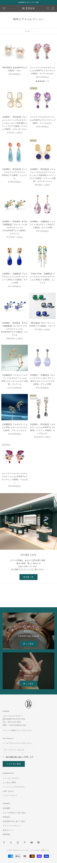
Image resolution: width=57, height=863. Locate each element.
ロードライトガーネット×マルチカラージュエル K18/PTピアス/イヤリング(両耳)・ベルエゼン (14, 478)
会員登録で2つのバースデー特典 (28, 2)
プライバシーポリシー (12, 826)
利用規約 (6, 817)
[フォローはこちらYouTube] (31, 842)
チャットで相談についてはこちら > (17, 730)
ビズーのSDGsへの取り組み (14, 813)
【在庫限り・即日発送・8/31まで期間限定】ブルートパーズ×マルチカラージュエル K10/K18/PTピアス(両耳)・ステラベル (14, 227)
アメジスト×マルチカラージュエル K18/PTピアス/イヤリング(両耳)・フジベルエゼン (42, 120)
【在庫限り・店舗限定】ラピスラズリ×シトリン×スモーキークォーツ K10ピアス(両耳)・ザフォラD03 (15, 278)
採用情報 (6, 834)
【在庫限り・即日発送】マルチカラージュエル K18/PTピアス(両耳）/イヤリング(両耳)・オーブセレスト (42, 428)
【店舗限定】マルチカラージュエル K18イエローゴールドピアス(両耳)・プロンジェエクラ (15, 427)
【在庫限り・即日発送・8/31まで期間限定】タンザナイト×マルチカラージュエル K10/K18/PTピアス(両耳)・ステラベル (14, 329)
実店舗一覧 (28, 577)
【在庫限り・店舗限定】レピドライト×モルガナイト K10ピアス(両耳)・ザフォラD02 (42, 224)
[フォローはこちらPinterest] (24, 842)
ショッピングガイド (11, 778)
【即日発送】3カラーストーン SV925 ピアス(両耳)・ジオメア (42, 324)
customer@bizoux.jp (17, 725)
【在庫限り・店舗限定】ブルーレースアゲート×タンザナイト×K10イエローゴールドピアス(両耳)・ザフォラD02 (42, 379)
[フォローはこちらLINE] (38, 842)
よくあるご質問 (9, 782)
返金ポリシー (8, 830)
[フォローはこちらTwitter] (11, 842)
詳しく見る (28, 644)
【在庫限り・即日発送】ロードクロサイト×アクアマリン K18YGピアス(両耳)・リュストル (15, 173)
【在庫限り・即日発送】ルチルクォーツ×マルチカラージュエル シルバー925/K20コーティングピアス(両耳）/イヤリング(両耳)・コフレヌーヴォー (42, 175)
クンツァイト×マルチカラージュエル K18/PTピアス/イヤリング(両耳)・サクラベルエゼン (42, 70)
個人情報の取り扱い (14, 757)
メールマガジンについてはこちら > (17, 743)
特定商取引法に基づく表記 (14, 821)
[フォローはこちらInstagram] (17, 842)
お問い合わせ (8, 791)
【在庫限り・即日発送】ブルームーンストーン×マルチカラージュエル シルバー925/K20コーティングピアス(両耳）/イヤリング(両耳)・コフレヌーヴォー (15, 123)
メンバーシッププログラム (14, 787)
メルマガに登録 (13, 764)
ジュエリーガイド (10, 795)
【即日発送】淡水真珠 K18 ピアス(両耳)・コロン (14, 69)
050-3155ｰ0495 (14, 722)
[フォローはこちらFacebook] (4, 842)
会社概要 (6, 808)
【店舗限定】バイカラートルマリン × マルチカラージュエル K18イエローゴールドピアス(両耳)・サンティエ (15, 379)
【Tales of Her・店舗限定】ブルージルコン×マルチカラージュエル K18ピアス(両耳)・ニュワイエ (42, 278)
